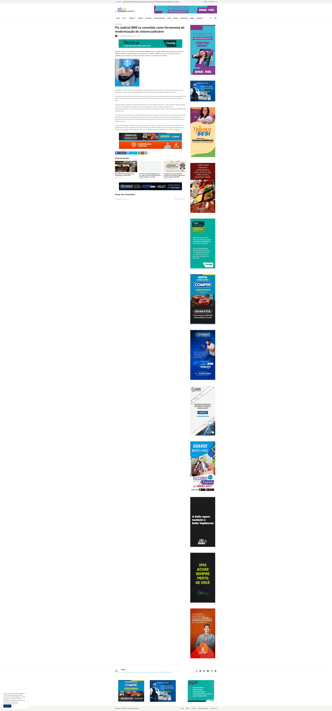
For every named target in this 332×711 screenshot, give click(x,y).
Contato (194, 708)
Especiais (200, 18)
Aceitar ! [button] (7, 706)
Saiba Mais (15, 704)
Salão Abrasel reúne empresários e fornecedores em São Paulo (125, 174)
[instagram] (208, 2)
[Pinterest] (142, 153)
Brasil (169, 18)
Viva (123, 18)
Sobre (187, 708)
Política (140, 18)
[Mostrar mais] (149, 153)
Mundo (176, 18)
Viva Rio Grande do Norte (132, 708)
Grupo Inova (213, 708)
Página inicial (118, 24)
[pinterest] (215, 671)
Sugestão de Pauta (203, 708)
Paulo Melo (184, 18)
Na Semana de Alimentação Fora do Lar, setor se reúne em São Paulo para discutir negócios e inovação (150, 175)
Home (118, 18)
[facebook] (211, 2)
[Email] (145, 153)
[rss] (216, 2)
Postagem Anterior (121, 199)
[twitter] (213, 2)
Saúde (192, 18)
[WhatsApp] (139, 153)
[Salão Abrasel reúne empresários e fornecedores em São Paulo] (126, 166)
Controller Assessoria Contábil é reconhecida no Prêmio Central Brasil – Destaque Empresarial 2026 (175, 175)
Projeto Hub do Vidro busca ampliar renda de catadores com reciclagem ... (143, 2)
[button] (211, 18)
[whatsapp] (203, 2)
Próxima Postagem (180, 199)
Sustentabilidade (159, 18)
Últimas (131, 18)
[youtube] (205, 2)
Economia (148, 18)
